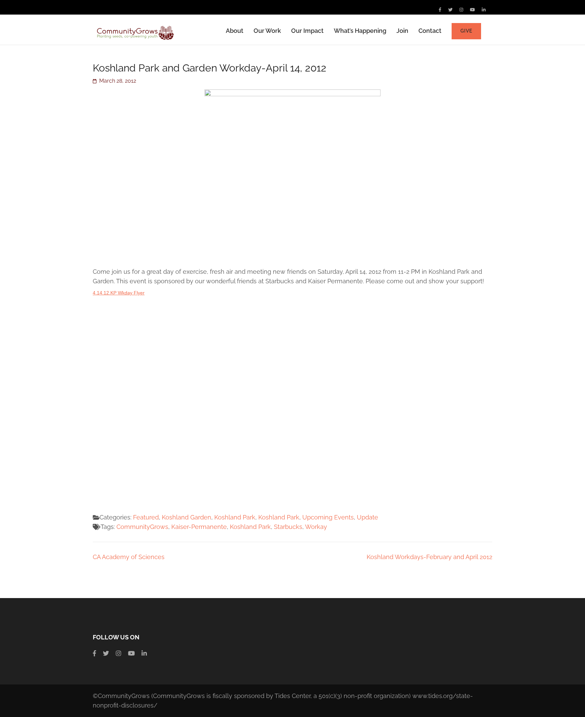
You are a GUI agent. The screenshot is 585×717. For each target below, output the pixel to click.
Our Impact (307, 30)
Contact (429, 30)
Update (367, 517)
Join (402, 30)
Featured (146, 517)
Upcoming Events (328, 517)
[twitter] (450, 9)
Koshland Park (234, 517)
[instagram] (461, 9)
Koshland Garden (186, 517)
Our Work (267, 30)
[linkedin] (483, 9)
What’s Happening (360, 30)
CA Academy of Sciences (129, 556)
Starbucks (288, 526)
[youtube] (472, 9)
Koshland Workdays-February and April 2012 (429, 556)
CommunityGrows (142, 526)
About (234, 30)
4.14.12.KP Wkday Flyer (119, 292)
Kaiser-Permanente (199, 526)
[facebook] (440, 9)
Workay (316, 526)
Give (466, 31)
